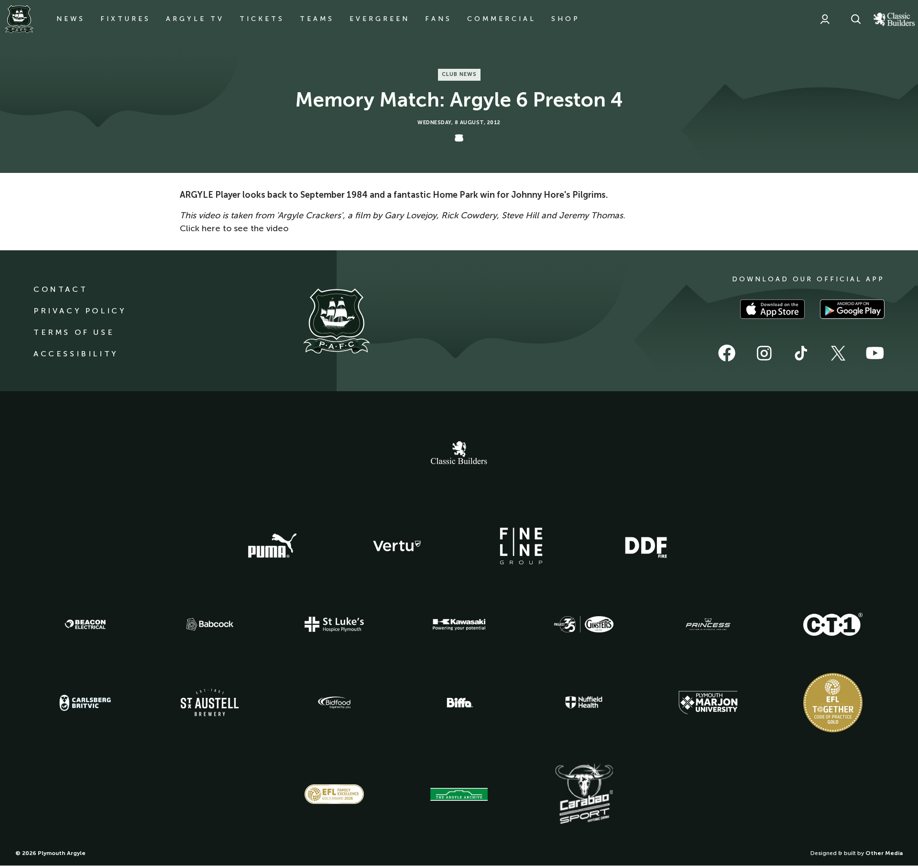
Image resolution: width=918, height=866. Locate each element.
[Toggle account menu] (825, 19)
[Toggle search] (856, 19)
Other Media (884, 853)
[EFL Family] (334, 794)
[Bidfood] (334, 702)
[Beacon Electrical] (85, 624)
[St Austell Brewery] (210, 702)
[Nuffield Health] (583, 702)
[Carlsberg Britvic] (85, 702)
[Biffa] (459, 702)
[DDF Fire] (646, 546)
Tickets (262, 19)
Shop (565, 19)
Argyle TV (195, 19)
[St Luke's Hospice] (334, 624)
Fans (438, 19)
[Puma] (272, 546)
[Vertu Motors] (396, 546)
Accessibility (75, 353)
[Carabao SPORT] (583, 794)
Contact (60, 289)
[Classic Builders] (459, 453)
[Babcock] (210, 624)
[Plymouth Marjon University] (708, 703)
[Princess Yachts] (708, 624)
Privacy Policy (79, 310)
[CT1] (833, 624)
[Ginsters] (583, 624)
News (70, 19)
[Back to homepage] (19, 19)
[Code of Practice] (833, 702)
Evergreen (380, 19)
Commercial (501, 19)
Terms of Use (73, 332)
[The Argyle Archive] (459, 794)
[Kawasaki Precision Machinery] (459, 624)
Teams (317, 19)
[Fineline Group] (521, 546)
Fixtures (125, 19)
